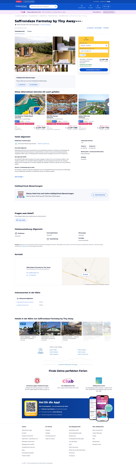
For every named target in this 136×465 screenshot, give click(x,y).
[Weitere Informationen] (34, 128)
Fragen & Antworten (27, 436)
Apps (23, 450)
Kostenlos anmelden (108, 12)
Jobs (93, 438)
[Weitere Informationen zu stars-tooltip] (82, 21)
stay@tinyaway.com (33, 272)
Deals (18, 1)
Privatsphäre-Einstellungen (76, 438)
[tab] (86, 39)
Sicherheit (72, 453)
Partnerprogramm (50, 436)
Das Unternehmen (97, 430)
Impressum (72, 455)
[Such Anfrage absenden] (56, 6)
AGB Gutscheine (73, 447)
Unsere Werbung (97, 433)
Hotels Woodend (54, 354)
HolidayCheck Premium (28, 447)
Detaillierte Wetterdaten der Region (68, 364)
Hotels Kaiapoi (81, 352)
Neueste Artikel (96, 444)
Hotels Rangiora (82, 350)
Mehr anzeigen (19, 176)
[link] (82, 7)
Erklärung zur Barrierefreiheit (77, 450)
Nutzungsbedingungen (75, 433)
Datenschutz (72, 436)
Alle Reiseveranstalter (28, 453)
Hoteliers (47, 430)
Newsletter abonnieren (28, 441)
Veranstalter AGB (73, 430)
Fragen (29, 31)
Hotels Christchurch (83, 354)
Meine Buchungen (27, 430)
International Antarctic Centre (25, 302)
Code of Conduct (50, 438)
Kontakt (95, 1)
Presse (94, 436)
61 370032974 (32, 275)
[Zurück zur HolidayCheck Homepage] (21, 6)
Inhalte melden (26, 455)
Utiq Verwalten (73, 441)
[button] (33, 50)
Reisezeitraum (83, 43)
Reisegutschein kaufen (28, 444)
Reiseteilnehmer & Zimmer (86, 48)
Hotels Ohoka (53, 350)
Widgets (47, 433)
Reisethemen (96, 441)
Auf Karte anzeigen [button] (45, 24)
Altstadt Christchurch (23, 305)
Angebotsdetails (25, 246)
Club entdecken (97, 12)
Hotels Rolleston (54, 352)
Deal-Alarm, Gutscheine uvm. (30, 438)
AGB (70, 444)
